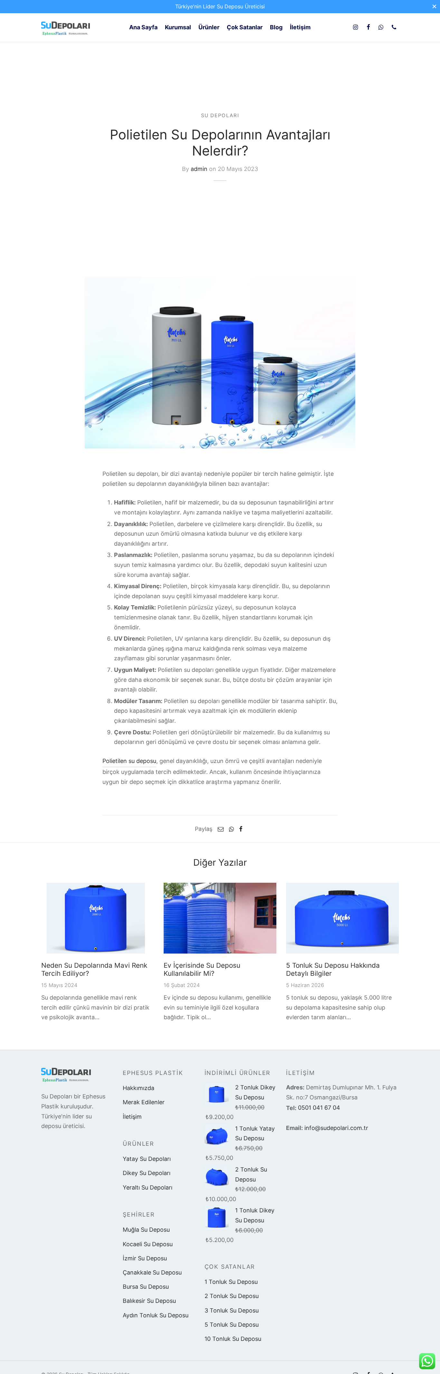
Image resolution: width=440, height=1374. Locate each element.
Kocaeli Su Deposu (148, 1244)
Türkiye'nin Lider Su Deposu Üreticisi (220, 6)
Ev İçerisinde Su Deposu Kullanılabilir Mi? (202, 969)
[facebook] (368, 27)
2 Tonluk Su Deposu (232, 1296)
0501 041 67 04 (319, 1107)
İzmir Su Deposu (145, 1258)
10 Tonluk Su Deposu (233, 1338)
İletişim (132, 1116)
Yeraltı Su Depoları (147, 1187)
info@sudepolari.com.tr (336, 1128)
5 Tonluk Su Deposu (232, 1324)
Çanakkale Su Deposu (152, 1272)
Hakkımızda (138, 1088)
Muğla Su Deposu (146, 1229)
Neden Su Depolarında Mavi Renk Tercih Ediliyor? (94, 969)
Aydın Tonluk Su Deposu (155, 1315)
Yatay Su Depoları (147, 1158)
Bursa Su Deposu (146, 1286)
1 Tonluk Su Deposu (231, 1281)
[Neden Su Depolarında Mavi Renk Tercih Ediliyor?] (97, 918)
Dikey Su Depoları (146, 1173)
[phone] (394, 27)
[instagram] (355, 27)
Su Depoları (220, 115)
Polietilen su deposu (129, 761)
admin (199, 168)
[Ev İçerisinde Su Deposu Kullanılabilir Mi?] (220, 918)
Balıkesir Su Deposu (149, 1300)
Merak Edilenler (144, 1102)
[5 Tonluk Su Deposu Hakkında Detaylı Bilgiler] (342, 918)
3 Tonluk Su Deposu (232, 1310)
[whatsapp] (381, 27)
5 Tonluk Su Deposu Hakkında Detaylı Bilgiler (333, 969)
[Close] (434, 6)
